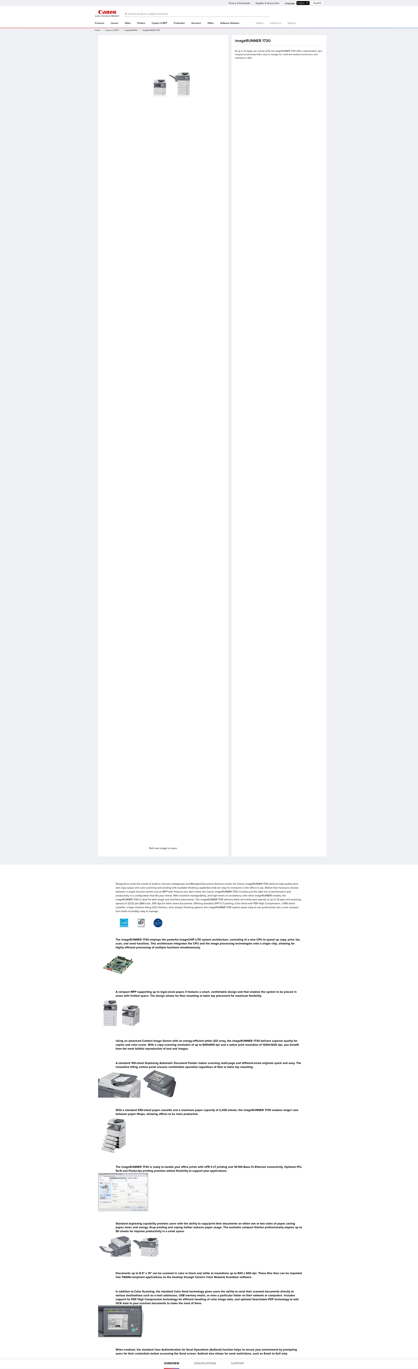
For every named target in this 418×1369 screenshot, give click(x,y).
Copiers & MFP (159, 23)
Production (179, 23)
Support (292, 23)
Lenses (114, 23)
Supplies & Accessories (267, 3)
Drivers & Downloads (239, 3)
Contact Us (275, 23)
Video (128, 23)
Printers (141, 23)
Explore (260, 23)
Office (211, 23)
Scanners (196, 23)
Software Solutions (229, 23)
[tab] (171, 1364)
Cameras (99, 23)
